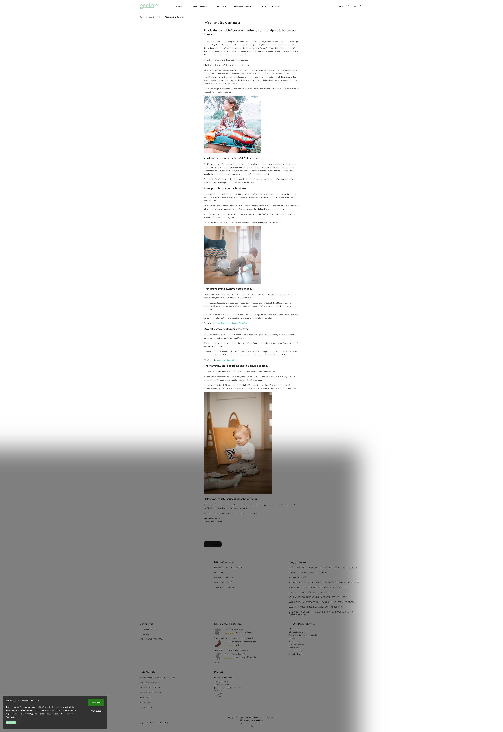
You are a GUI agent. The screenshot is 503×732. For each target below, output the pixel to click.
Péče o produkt (222, 572)
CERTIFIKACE (145, 634)
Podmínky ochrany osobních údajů (303, 635)
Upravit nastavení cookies (251, 720)
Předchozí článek (213, 544)
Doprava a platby (296, 651)
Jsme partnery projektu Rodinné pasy (158, 677)
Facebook (218, 690)
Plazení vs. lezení (297, 577)
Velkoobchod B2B (296, 648)
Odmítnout (96, 711)
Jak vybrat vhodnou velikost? (229, 567)
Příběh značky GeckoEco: (152, 639)
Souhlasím (95, 702)
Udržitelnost (146, 707)
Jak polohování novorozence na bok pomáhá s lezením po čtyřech (322, 602)
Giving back (145, 697)
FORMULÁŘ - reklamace (225, 587)
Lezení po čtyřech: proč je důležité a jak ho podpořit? (315, 607)
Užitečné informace (296, 644)
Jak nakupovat (294, 629)
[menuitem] (181, 6)
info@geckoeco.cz (221, 681)
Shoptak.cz (259, 723)
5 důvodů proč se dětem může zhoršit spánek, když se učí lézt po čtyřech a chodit (321, 613)
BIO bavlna (145, 702)
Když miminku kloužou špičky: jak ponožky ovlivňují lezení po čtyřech (323, 567)
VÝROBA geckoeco (148, 629)
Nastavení (11, 722)
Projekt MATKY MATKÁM (151, 692)
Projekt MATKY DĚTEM (150, 687)
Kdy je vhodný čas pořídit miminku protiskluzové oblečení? (318, 597)
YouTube (217, 696)
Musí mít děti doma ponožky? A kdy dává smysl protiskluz (317, 587)
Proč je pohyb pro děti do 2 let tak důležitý (310, 592)
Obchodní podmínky (297, 632)
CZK (339, 6)
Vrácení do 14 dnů (223, 582)
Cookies (292, 638)
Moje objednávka (295, 654)
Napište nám (294, 641)
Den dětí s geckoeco (150, 682)
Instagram (218, 693)
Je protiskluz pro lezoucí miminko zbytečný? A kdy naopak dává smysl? (324, 582)
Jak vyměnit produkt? (224, 577)
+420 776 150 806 (221, 684)
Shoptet (247, 723)
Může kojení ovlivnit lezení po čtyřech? (308, 572)
